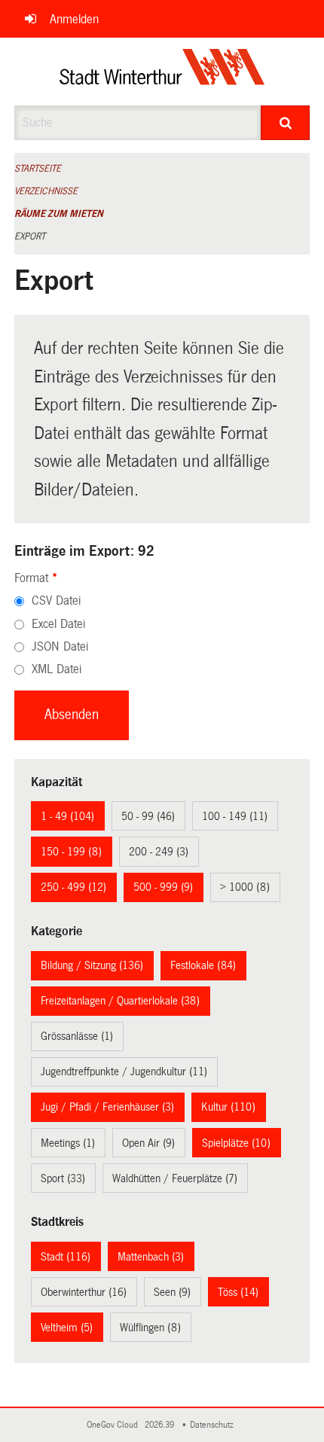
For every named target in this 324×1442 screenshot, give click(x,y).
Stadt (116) (65, 1257)
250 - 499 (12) (73, 887)
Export (29, 236)
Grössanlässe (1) (77, 1036)
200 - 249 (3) (158, 852)
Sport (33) (63, 1178)
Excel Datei (58, 623)
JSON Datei (60, 646)
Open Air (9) (148, 1143)
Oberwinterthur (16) (84, 1292)
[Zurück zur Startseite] (162, 71)
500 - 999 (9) (163, 887)
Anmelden (74, 19)
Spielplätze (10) (236, 1143)
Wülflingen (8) (150, 1328)
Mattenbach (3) (151, 1257)
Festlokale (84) (203, 965)
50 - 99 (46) (148, 816)
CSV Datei (56, 600)
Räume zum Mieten (58, 214)
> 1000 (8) (245, 887)
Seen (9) (172, 1292)
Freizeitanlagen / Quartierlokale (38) (120, 1001)
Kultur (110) (228, 1107)
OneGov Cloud (114, 1425)
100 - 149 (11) (234, 816)
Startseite (37, 168)
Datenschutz (214, 1425)
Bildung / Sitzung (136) (92, 965)
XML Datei (56, 669)
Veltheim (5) (67, 1328)
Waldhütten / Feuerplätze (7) (174, 1178)
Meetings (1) (68, 1143)
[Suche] (285, 122)
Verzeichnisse (46, 191)
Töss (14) (238, 1292)
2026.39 (160, 1425)
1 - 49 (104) (67, 816)
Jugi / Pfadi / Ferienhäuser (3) (107, 1107)
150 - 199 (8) (71, 852)
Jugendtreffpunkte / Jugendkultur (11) (124, 1071)
